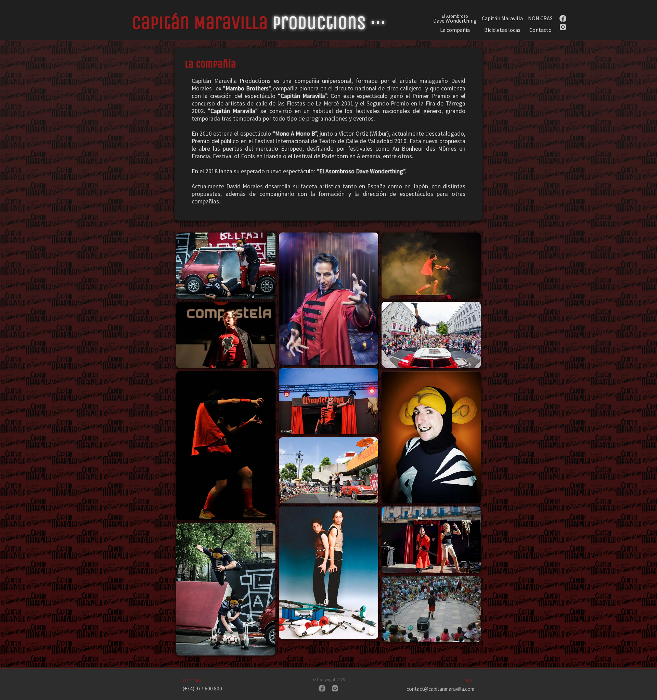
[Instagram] (335, 689)
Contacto (540, 30)
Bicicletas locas (502, 30)
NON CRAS (540, 18)
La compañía (455, 30)
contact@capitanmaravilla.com (440, 689)
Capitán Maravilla (502, 18)
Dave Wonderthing (455, 18)
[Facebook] (322, 689)
